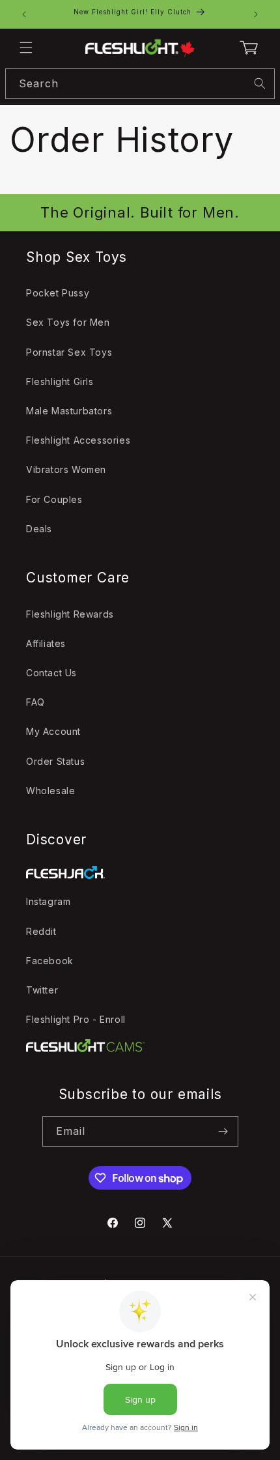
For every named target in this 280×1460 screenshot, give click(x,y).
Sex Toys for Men (68, 322)
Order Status (55, 761)
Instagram (48, 901)
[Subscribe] (223, 1131)
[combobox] (140, 83)
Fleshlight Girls (60, 381)
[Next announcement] (256, 14)
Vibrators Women (66, 469)
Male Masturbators (69, 410)
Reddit (41, 931)
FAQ (35, 702)
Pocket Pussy (57, 292)
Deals (39, 528)
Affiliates (46, 643)
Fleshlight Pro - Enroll (76, 1019)
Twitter (42, 989)
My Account (53, 731)
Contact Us (51, 672)
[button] (26, 47)
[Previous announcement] (24, 14)
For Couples (54, 499)
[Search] (259, 83)
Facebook (50, 960)
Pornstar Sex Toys (69, 352)
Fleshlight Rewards (70, 614)
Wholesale (50, 790)
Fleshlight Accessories (78, 440)
